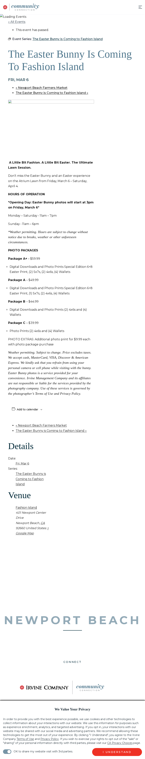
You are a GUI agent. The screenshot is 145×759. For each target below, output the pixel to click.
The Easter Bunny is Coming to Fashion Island (52, 93)
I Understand (117, 752)
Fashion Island (26, 507)
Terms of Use (25, 739)
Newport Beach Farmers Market (41, 88)
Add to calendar (27, 409)
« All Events (16, 22)
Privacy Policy (49, 739)
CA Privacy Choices (120, 743)
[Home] (19, 7)
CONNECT (72, 662)
